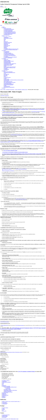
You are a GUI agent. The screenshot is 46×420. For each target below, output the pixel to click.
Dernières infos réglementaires (8, 71)
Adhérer (1, 6)
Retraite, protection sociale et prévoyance (10, 66)
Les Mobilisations (6, 52)
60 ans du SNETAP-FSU (7, 28)
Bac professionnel (6, 74)
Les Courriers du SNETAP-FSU (8, 53)
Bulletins (3, 401)
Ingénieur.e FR (6, 44)
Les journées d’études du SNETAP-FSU (9, 31)
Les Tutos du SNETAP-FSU (8, 57)
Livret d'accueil (4, 402)
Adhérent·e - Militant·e (7, 60)
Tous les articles (6, 418)
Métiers (3, 35)
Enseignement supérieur (7, 62)
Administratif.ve (6, 37)
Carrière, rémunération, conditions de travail (21, 89)
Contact (17, 418)
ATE (3, 383)
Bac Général (6, 75)
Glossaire (3, 409)
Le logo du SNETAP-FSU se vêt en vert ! (10, 32)
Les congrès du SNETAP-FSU (8, 30)
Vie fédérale (5, 68)
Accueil (3, 26)
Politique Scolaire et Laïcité (8, 65)
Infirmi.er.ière (4, 393)
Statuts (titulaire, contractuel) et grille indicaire (10, 390)
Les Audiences (6, 56)
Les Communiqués (6, 51)
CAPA (5, 73)
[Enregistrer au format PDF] (4, 95)
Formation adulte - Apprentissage (8, 64)
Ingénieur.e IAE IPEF (7, 45)
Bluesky (6, 415)
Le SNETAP (4, 27)
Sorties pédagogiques (7, 86)
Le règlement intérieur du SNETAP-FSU (10, 33)
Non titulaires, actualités (7, 389)
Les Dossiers (4, 58)
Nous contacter (4, 417)
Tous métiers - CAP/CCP (7, 36)
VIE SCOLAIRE (6, 80)
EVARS (5, 85)
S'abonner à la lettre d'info (6, 414)
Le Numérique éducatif (7, 77)
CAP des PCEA (8, 387)
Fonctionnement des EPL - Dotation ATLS (10, 63)
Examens (5, 78)
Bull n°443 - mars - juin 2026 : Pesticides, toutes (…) (12, 401)
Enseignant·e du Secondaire (8, 42)
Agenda (3, 408)
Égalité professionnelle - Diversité (9, 61)
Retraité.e (5, 47)
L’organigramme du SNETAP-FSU (9, 29)
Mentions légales (13, 418)
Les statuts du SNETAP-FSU (8, 34)
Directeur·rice (6, 41)
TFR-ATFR (4, 397)
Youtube (6, 416)
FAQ (3, 410)
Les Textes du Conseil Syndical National (9, 55)
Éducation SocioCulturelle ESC (8, 84)
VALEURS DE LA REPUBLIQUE (9, 87)
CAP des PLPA (8, 388)
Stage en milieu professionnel (8, 81)
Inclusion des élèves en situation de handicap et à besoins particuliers (13, 79)
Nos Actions (4, 50)
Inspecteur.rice (6, 46)
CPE (4, 40)
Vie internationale (6, 69)
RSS (9, 418)
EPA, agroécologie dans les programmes (9, 82)
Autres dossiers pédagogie (7, 83)
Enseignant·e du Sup (7, 43)
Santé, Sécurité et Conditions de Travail (9, 67)
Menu (1, 25)
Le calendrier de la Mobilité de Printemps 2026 (10, 49)
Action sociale (6, 59)
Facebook (3, 415)
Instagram (3, 416)
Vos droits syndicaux (5, 407)
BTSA (5, 76)
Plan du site (2, 418)
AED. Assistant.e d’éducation (8, 38)
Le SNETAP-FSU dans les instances (9, 54)
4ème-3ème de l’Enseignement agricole (9, 72)
